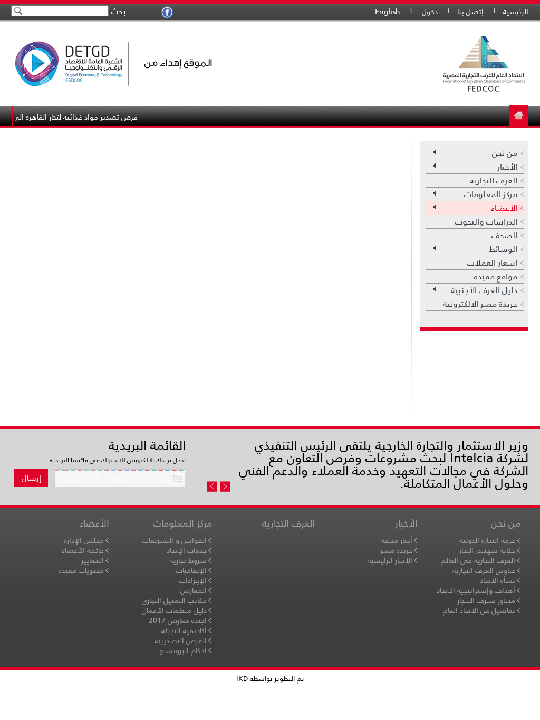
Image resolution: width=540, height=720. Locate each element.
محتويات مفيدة (81, 570)
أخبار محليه (396, 540)
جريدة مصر (396, 550)
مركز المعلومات (494, 194)
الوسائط (506, 249)
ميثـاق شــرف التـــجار (486, 600)
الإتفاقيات (191, 570)
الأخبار (510, 166)
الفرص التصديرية (181, 640)
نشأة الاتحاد (497, 580)
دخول (430, 11)
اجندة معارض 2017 (178, 620)
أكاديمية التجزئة (184, 630)
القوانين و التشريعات (174, 540)
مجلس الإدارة (84, 540)
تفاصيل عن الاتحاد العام (479, 610)
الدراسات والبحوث (486, 221)
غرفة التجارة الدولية (487, 540)
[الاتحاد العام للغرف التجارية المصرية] (393, 64)
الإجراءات (193, 580)
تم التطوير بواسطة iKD (270, 678)
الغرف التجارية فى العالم (478, 560)
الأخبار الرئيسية (390, 560)
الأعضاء (507, 208)
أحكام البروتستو (183, 650)
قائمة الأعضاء (83, 550)
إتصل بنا (470, 11)
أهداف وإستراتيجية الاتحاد (476, 590)
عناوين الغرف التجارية (483, 570)
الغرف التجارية (493, 180)
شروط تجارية (188, 560)
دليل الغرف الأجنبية (487, 290)
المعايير (92, 560)
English (387, 11)
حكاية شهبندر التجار (487, 550)
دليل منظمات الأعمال (174, 610)
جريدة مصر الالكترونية (480, 303)
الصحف (504, 235)
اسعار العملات (492, 262)
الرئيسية (515, 11)
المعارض (193, 590)
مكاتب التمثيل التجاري (174, 600)
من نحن (508, 153)
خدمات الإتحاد (187, 550)
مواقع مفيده (495, 276)
